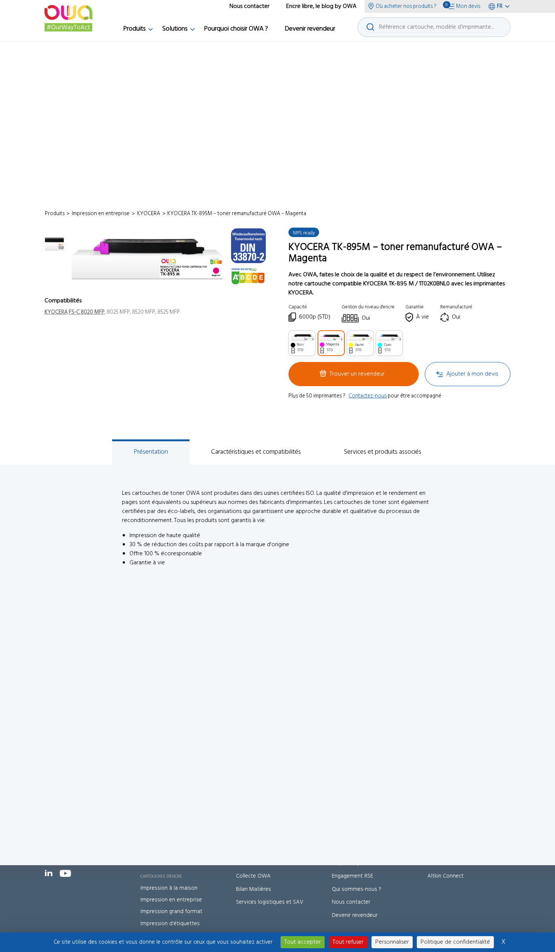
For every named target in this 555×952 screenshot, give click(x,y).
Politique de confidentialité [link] (455, 942)
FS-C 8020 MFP (87, 312)
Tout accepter (302, 942)
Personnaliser (392, 942)
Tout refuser (348, 942)
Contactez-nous (367, 396)
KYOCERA (56, 312)
